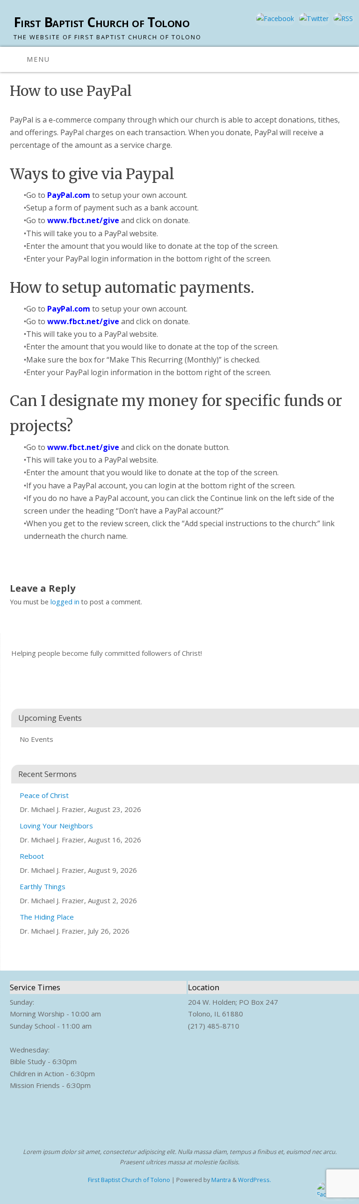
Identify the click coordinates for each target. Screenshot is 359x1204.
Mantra (221, 1179)
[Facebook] (273, 19)
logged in (64, 601)
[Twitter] (312, 19)
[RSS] (342, 19)
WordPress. (254, 1179)
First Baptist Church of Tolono (101, 22)
